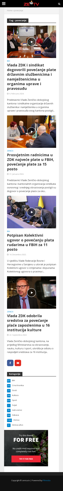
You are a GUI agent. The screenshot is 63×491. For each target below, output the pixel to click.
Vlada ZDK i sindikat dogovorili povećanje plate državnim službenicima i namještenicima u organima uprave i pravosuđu (31, 77)
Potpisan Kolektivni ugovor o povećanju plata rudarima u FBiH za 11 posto (30, 242)
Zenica (10, 151)
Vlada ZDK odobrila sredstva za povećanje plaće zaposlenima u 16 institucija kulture (28, 322)
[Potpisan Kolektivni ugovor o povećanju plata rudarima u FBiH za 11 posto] (31, 211)
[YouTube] (18, 363)
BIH (8, 61)
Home (9, 10)
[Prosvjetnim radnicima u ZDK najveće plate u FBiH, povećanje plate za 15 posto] (31, 131)
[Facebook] (10, 363)
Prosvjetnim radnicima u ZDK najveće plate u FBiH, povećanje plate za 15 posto (30, 161)
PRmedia (46, 480)
